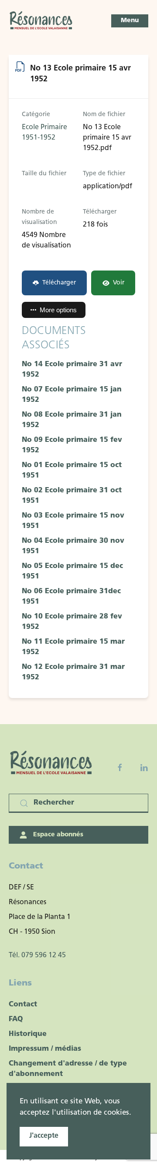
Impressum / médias (45, 1049)
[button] (129, 20)
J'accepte (43, 1136)
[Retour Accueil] (41, 21)
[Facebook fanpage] (120, 767)
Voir (118, 283)
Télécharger (59, 283)
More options (58, 310)
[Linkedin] (144, 767)
